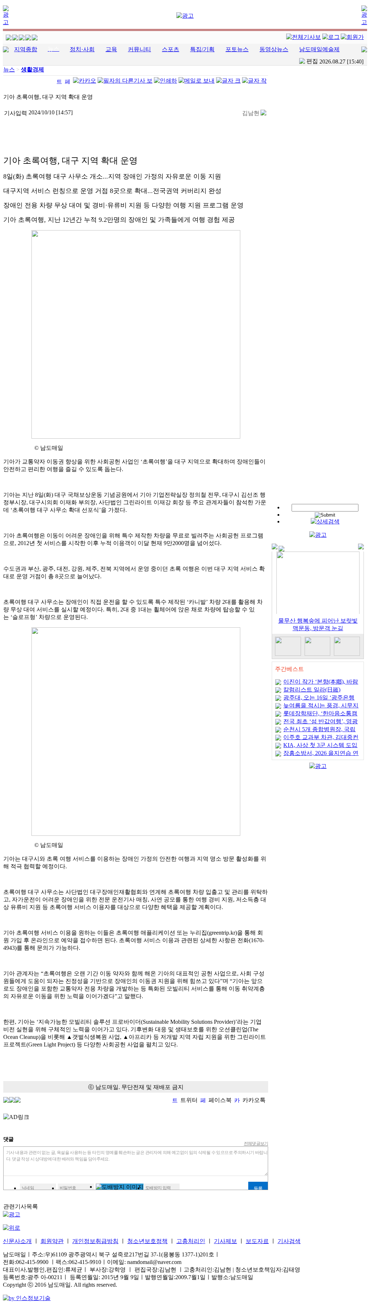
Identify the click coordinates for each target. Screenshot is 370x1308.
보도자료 (257, 1241)
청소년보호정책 (147, 1241)
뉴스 (9, 69)
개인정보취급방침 (95, 1241)
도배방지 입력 (158, 1187)
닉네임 (28, 1187)
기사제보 (225, 1241)
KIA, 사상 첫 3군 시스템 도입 (320, 745)
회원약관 (52, 1241)
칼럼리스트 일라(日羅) (311, 689)
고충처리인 (190, 1241)
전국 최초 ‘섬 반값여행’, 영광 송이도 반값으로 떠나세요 (320, 723)
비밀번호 (68, 1187)
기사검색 (289, 1241)
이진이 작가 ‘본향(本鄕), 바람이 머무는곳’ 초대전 (320, 684)
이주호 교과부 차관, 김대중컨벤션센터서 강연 (320, 739)
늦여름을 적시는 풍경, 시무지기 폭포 (320, 708)
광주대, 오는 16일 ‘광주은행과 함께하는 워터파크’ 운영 (318, 700)
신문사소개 (17, 1241)
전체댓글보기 (256, 1143)
